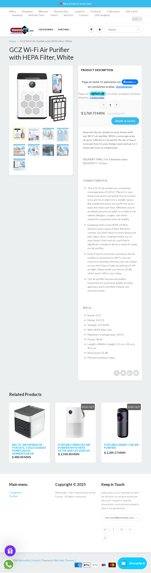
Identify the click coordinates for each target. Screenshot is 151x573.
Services (68, 15)
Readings (17, 15)
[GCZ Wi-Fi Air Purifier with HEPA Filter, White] (41, 97)
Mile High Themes (63, 560)
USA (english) (102, 15)
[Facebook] (113, 529)
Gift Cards (132, 11)
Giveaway (27, 11)
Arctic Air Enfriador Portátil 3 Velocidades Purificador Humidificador (29, 449)
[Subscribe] (137, 518)
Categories (45, 29)
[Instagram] (130, 529)
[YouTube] (105, 537)
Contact (84, 15)
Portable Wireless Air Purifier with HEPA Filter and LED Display (74, 447)
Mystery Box (61, 11)
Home (12, 41)
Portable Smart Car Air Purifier (121, 446)
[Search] (138, 30)
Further (63, 29)
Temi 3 (54, 15)
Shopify (36, 560)
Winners (43, 11)
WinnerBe (24, 560)
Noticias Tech (36, 15)
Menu (12, 11)
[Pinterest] (121, 529)
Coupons (79, 11)
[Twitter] (105, 529)
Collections (113, 11)
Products (95, 11)
